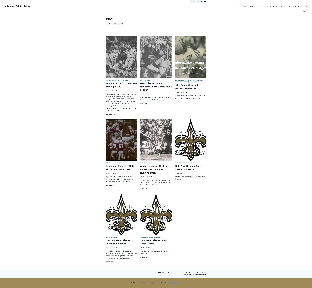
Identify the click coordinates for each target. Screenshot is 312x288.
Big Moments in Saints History (184, 80)
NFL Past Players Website (165, 272)
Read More (110, 114)
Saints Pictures (123, 80)
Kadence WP (176, 283)
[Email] (205, 1)
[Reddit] (201, 1)
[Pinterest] (198, 1)
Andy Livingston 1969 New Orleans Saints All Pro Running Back (154, 169)
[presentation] (121, 57)
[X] (194, 1)
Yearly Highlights (111, 237)
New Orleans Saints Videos (114, 163)
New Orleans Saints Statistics (184, 163)
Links (307, 6)
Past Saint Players (111, 80)
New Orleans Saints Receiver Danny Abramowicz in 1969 (156, 86)
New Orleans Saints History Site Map (196, 272)
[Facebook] (191, 1)
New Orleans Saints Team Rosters (151, 237)
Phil (108, 90)
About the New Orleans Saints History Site (194, 274)
